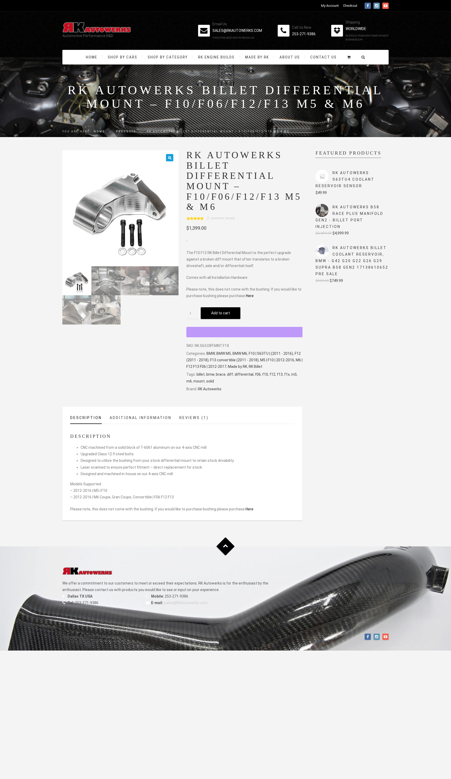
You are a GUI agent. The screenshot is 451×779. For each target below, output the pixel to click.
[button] (169, 157)
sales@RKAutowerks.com (185, 603)
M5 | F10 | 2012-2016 (277, 360)
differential (244, 374)
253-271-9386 (304, 34)
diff (230, 374)
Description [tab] (86, 418)
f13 (280, 374)
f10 (265, 374)
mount (199, 381)
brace (220, 374)
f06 (258, 374)
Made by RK (237, 366)
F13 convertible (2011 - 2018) (234, 360)
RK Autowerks (209, 389)
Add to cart (220, 313)
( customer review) (221, 218)
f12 (272, 374)
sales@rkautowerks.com (237, 30)
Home (91, 57)
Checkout (350, 6)
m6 (189, 381)
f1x (287, 374)
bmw (210, 374)
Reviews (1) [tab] (194, 418)
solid (210, 381)
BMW (210, 353)
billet (201, 374)
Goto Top (225, 546)
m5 (294, 374)
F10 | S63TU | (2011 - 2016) (271, 353)
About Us (290, 57)
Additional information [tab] (140, 418)
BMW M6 (240, 353)
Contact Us (323, 57)
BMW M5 (223, 353)
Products (126, 131)
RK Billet (255, 366)
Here (250, 296)
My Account (330, 6)
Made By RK (257, 57)
